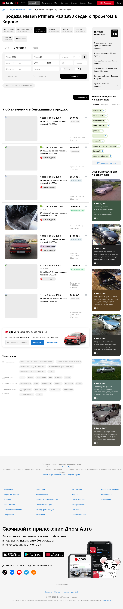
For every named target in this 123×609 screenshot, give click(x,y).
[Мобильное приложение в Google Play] (33, 554)
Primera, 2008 (100, 204)
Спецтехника (9, 514)
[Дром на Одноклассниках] (33, 572)
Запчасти (64, 3)
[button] (51, 371)
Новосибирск (25, 384)
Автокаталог (40, 514)
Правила (66, 592)
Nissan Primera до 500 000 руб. (32, 367)
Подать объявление (11, 494)
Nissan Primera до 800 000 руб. (32, 371)
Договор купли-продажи (45, 510)
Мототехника (41, 489)
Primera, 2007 (100, 249)
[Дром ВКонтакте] (12, 572)
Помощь (57, 592)
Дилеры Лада (25, 390)
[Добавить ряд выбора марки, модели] (84, 56)
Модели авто (60, 584)
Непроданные (69, 69)
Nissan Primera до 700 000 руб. (61, 367)
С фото (81, 69)
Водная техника (42, 494)
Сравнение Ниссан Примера (101, 85)
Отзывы (74, 3)
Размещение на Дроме (110, 489)
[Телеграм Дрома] (26, 572)
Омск (36, 384)
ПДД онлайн (76, 510)
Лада (22, 377)
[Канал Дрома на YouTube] (19, 572)
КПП (63, 63)
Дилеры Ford (55, 390)
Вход (119, 3)
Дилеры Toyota (40, 390)
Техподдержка (106, 499)
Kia (50, 377)
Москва (23, 3)
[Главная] (10, 3)
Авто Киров (107, 600)
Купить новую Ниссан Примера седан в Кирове (61, 475)
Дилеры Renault (26, 394)
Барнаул (58, 384)
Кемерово (69, 384)
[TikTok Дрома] (4, 572)
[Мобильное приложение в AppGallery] (54, 554)
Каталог (83, 3)
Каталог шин (77, 489)
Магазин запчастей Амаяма (47, 499)
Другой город (21, 39)
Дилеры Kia (68, 390)
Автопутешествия (79, 504)
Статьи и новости (78, 499)
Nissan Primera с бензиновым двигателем (36, 362)
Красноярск (46, 384)
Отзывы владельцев (44, 504)
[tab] (7, 49)
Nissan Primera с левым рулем (69, 362)
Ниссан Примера (99, 33)
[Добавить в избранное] (86, 117)
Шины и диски (9, 504)
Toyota (30, 377)
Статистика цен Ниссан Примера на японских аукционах (103, 45)
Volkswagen (41, 377)
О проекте (48, 592)
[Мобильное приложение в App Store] (11, 554)
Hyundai (58, 377)
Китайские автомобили (13, 510)
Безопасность (106, 494)
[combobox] (18, 56)
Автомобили (34, 3)
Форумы (75, 494)
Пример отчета (52, 342)
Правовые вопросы (79, 514)
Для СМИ (74, 592)
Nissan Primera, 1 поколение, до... (20, 85)
